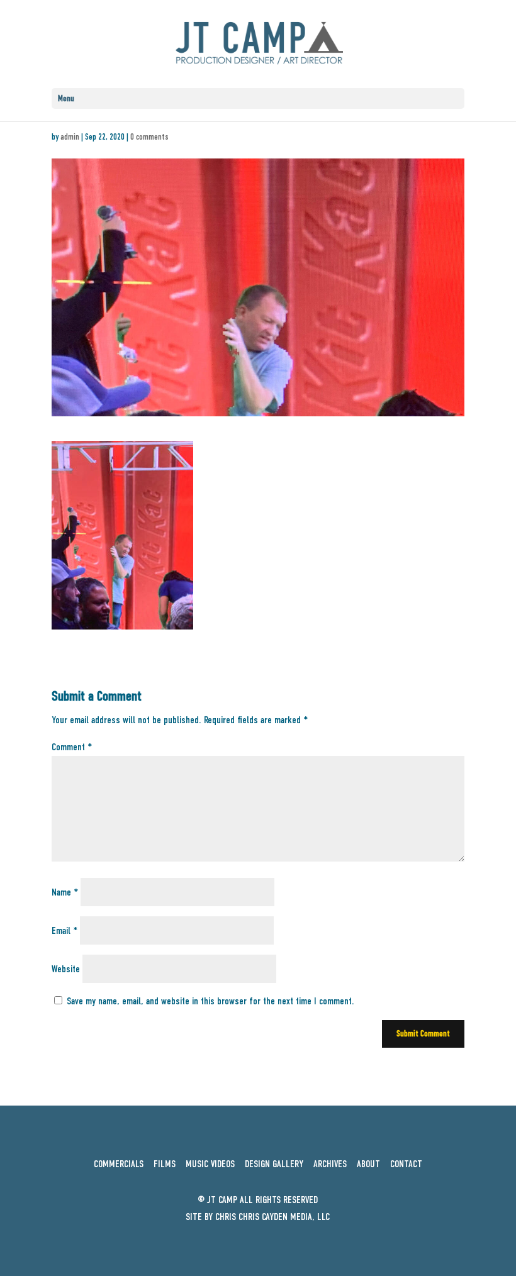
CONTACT (406, 1164)
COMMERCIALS (118, 1164)
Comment (72, 747)
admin (69, 136)
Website (66, 969)
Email (64, 930)
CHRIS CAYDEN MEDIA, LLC (284, 1217)
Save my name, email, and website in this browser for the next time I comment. (210, 1001)
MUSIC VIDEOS (210, 1164)
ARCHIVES (330, 1164)
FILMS (168, 1164)
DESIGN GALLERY (274, 1164)
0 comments (149, 136)
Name (65, 892)
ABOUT (368, 1164)
